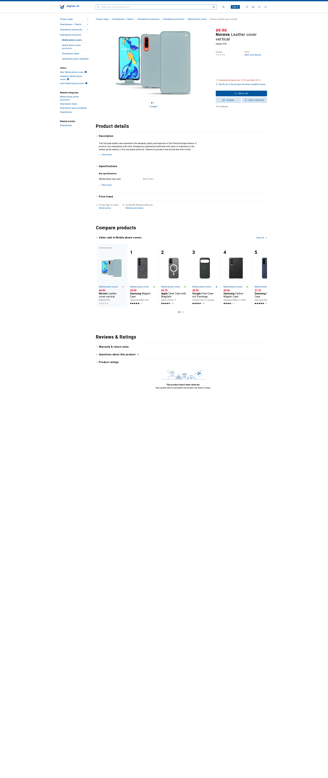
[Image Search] (214, 6)
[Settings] (223, 7)
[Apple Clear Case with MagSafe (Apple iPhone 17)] (173, 275)
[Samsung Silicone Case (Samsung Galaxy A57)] (267, 275)
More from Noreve (253, 53)
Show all (260, 237)
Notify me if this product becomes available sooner (242, 84)
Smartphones (66, 112)
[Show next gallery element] (211, 63)
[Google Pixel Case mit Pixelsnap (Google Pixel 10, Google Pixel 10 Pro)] (204, 275)
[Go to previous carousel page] (100, 275)
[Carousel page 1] (151, 102)
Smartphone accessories (71, 29)
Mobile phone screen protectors (71, 47)
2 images (153, 106)
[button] (241, 80)
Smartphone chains (70, 53)
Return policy (105, 208)
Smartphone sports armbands (75, 59)
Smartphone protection (70, 35)
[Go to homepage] (69, 7)
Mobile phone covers (72, 40)
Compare (230, 100)
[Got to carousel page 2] (154, 102)
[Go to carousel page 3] (183, 312)
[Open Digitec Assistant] (247, 7)
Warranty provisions (134, 208)
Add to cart (243, 93)
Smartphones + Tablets (70, 24)
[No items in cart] (265, 7)
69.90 (221, 30)
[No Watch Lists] (259, 7)
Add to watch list (256, 100)
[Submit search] (98, 6)
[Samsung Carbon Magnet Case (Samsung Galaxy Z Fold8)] (236, 275)
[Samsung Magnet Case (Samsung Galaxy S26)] (142, 275)
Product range (66, 19)
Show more (107, 154)
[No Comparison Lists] (253, 7)
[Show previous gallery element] (95, 63)
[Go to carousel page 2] (181, 312)
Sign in (235, 7)
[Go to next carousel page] (262, 275)
